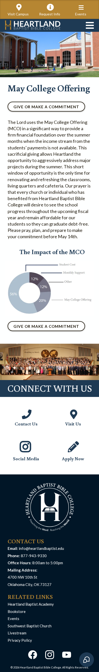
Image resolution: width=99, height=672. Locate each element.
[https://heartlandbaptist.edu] (32, 25)
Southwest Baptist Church (30, 626)
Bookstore (17, 611)
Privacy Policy (20, 640)
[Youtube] (66, 654)
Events (13, 618)
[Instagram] (49, 654)
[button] (81, 8)
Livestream (17, 633)
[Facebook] (32, 654)
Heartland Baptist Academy (31, 604)
